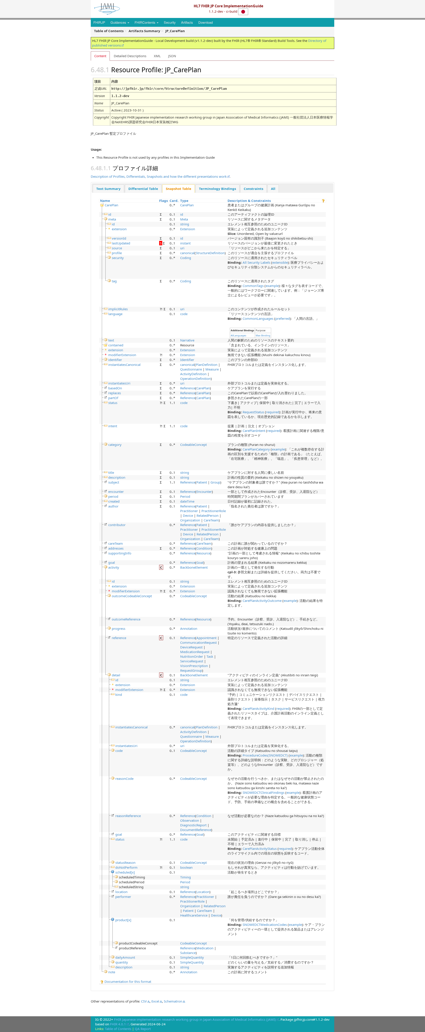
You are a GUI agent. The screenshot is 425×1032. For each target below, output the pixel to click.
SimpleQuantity (192, 957)
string (184, 224)
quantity (121, 962)
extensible (280, 262)
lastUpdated (121, 243)
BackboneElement (194, 567)
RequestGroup (191, 670)
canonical (187, 253)
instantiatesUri (119, 383)
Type (184, 200)
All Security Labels (256, 262)
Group (215, 482)
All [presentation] (273, 188)
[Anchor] (206, 69)
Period (185, 496)
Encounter (204, 491)
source (117, 248)
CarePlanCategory (256, 449)
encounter (116, 491)
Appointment (206, 638)
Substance (188, 952)
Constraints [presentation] (253, 188)
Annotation (188, 628)
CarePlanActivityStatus (260, 848)
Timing (185, 877)
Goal (199, 562)
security (118, 258)
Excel (155, 1001)
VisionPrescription (194, 665)
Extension (187, 229)
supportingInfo (119, 553)
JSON (172, 56)
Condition (203, 548)
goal (111, 562)
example (272, 285)
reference (119, 638)
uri (182, 248)
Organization (190, 520)
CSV (144, 1001)
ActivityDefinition (193, 374)
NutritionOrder (191, 656)
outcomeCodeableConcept (132, 596)
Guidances (118, 22)
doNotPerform (126, 867)
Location (202, 892)
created (114, 501)
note (111, 972)
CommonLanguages (258, 318)
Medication (204, 948)
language (115, 314)
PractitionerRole (213, 511)
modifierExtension (122, 355)
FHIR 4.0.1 (118, 1024)
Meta (184, 219)
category (115, 444)
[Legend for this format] (323, 200)
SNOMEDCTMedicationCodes (265, 924)
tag (114, 281)
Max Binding (263, 335)
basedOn (115, 388)
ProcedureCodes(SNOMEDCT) (265, 755)
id (109, 214)
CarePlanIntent (254, 430)
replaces (114, 393)
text (111, 340)
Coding (185, 258)
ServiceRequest (191, 661)
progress (118, 628)
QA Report (143, 1028)
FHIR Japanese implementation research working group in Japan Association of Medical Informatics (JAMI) (195, 1019)
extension (119, 229)
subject (113, 482)
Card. (174, 200)
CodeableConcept (193, 444)
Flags (163, 200)
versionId (119, 238)
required (272, 412)
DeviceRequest (191, 647)
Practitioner (189, 511)
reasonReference (128, 816)
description (116, 477)
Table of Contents (118, 1028)
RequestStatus (253, 412)
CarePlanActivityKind (258, 708)
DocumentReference (195, 829)
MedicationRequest (194, 652)
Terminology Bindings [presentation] (217, 188)
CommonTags (253, 285)
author (113, 506)
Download (205, 22)
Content (100, 56)
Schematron (173, 1001)
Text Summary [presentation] (108, 188)
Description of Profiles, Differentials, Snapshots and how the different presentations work (159, 176)
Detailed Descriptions (130, 56)
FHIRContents (145, 22)
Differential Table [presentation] (143, 188)
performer (123, 896)
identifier (115, 359)
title (111, 472)
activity (113, 567)
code (183, 314)
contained (115, 345)
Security (170, 22)
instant (185, 243)
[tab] (108, 188)
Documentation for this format (127, 981)
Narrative (187, 340)
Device (188, 515)
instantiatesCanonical (124, 364)
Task (210, 656)
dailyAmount (125, 957)
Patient (201, 482)
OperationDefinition (195, 378)
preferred (282, 318)
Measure (212, 369)
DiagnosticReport (193, 825)
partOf (113, 398)
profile (117, 253)
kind (118, 694)
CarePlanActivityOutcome (262, 600)
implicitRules (118, 309)
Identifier (187, 359)
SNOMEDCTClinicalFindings (263, 792)
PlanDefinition (206, 364)
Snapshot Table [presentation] (178, 188)
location (121, 892)
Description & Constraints (249, 200)
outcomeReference (126, 619)
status (112, 402)
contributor (117, 525)
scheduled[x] (125, 872)
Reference (187, 388)
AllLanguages (238, 335)
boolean (186, 867)
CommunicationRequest (198, 642)
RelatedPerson (207, 515)
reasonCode (124, 778)
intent (112, 426)
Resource (203, 553)
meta (112, 219)
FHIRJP (99, 22)
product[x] (123, 920)
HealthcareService (193, 915)
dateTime (187, 501)
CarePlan (111, 205)
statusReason (125, 862)
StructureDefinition (210, 253)
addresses (116, 548)
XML (157, 56)
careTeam (115, 543)
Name (105, 200)
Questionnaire (191, 369)
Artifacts (187, 22)
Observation (189, 820)
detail (116, 675)
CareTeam (211, 520)
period (113, 496)
